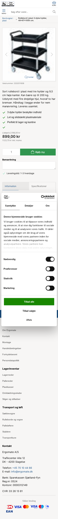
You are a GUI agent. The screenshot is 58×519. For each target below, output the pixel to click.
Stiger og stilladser (11, 399)
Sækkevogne (8, 413)
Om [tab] (47, 205)
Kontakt (6, 336)
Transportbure (9, 437)
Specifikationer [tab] (39, 186)
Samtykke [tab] (10, 205)
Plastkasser (8, 387)
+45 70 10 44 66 (22, 467)
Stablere (6, 431)
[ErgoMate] (8, 4)
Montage (6, 342)
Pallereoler (7, 381)
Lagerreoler (8, 375)
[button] (29, 54)
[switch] (50, 268)
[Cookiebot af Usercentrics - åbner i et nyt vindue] (41, 197)
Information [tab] (10, 186)
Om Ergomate (9, 330)
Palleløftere (7, 425)
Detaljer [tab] (29, 205)
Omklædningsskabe (12, 393)
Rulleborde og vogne (12, 419)
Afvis (29, 320)
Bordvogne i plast (7, 19)
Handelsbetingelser (11, 348)
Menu (4, 13)
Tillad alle (29, 301)
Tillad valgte (29, 310)
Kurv (54, 5)
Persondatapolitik (10, 360)
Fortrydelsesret (9, 354)
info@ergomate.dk (22, 471)
